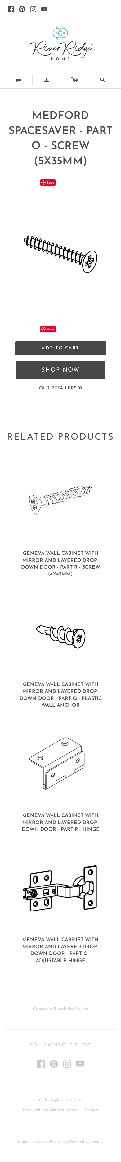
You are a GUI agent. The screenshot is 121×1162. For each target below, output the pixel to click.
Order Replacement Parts (60, 1100)
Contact (91, 1110)
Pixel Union (58, 1141)
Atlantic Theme (29, 1141)
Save (50, 182)
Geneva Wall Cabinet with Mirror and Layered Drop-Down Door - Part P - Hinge (61, 822)
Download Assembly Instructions (50, 1110)
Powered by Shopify (87, 1141)
